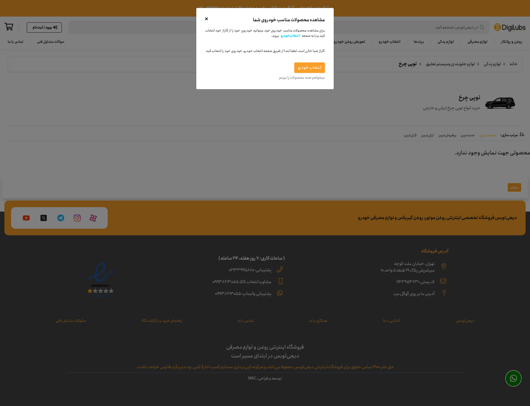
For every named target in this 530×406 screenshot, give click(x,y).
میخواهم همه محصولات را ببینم (302, 77)
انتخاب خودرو (309, 67)
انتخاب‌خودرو (290, 35)
